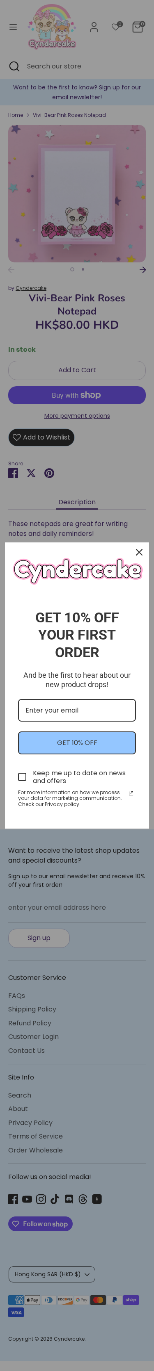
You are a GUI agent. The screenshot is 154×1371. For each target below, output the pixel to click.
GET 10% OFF (77, 742)
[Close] (139, 552)
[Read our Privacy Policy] (131, 793)
